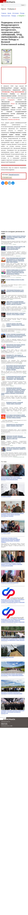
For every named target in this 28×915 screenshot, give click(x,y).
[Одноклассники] (6, 183)
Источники (15, 13)
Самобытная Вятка (13, 119)
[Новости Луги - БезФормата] (8, 1)
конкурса (3, 98)
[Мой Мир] (13, 183)
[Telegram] (9, 183)
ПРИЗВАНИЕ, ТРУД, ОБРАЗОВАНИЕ (13, 92)
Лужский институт (14, 174)
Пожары (13, 15)
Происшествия (5, 15)
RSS (11, 725)
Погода (22, 13)
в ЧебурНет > (21, 15)
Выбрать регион (4, 724)
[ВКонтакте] (2, 183)
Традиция (11, 99)
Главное (3, 13)
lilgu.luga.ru (5, 65)
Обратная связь (4, 723)
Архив (9, 13)
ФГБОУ (13, 103)
